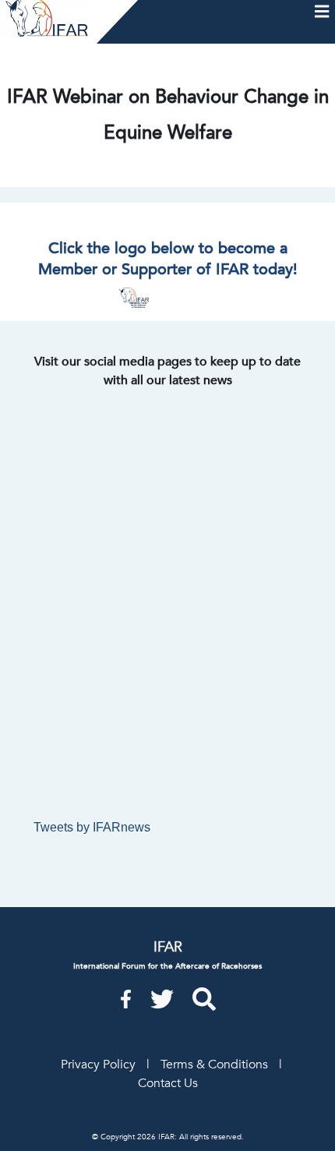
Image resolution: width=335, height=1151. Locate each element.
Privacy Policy (98, 1064)
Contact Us (168, 1083)
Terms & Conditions (214, 1064)
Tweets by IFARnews (92, 827)
